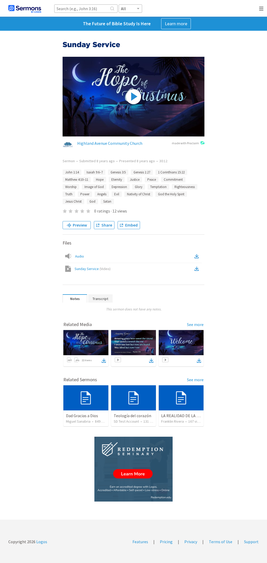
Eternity (116, 179)
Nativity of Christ (138, 194)
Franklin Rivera (172, 421)
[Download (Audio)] (197, 256)
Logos (41, 541)
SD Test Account (126, 421)
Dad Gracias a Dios (82, 415)
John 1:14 (72, 172)
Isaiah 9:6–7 (95, 172)
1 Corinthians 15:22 (171, 172)
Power (84, 194)
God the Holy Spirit (171, 194)
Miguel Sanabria (78, 421)
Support (251, 541)
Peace (151, 179)
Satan (107, 201)
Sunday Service (93, 268)
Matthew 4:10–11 (76, 179)
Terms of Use (220, 541)
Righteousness (184, 187)
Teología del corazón (132, 415)
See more (195, 324)
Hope (100, 179)
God (92, 201)
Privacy (190, 541)
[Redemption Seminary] (133, 469)
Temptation (158, 187)
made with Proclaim (185, 143)
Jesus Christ (73, 201)
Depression (119, 187)
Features (140, 541)
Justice (134, 179)
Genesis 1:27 (142, 172)
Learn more (176, 24)
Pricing (166, 541)
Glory (138, 187)
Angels (101, 194)
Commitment (173, 179)
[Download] (104, 360)
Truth (68, 194)
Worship (71, 187)
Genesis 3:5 (118, 172)
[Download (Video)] (197, 269)
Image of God (94, 187)
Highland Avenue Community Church (109, 143)
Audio (79, 256)
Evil (116, 194)
